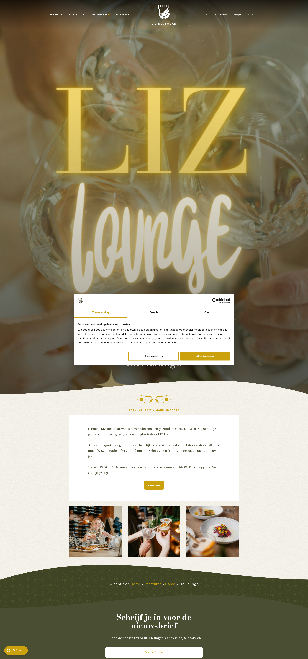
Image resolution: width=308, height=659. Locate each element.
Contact (203, 14)
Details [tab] (154, 312)
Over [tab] (207, 312)
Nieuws (123, 14)
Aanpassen (151, 356)
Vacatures (221, 14)
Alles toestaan (205, 356)
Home (135, 584)
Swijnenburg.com (246, 14)
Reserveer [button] (154, 485)
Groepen (99, 14)
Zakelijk (76, 14)
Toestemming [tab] (100, 312)
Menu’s (56, 14)
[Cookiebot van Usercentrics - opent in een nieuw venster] (214, 300)
